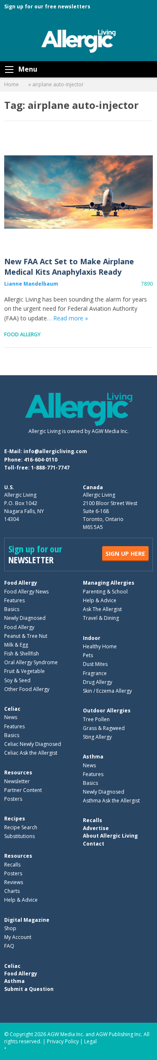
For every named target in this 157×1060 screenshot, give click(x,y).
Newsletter (17, 781)
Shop (10, 928)
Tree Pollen (96, 719)
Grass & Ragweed (104, 728)
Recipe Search (20, 827)
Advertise (96, 828)
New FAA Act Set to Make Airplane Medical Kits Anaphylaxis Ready (78, 192)
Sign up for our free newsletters (47, 6)
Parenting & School (105, 591)
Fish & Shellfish (21, 653)
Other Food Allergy (26, 689)
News (10, 717)
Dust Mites (95, 664)
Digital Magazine (26, 919)
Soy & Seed (17, 680)
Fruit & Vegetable (24, 671)
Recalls (12, 864)
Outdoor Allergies (107, 710)
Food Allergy (22, 334)
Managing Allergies (108, 582)
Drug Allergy (97, 682)
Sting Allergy (97, 736)
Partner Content (23, 790)
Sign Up (125, 553)
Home (11, 84)
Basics (11, 609)
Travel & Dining (101, 618)
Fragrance (95, 673)
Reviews (13, 882)
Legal (90, 1041)
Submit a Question (29, 989)
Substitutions (19, 836)
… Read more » (67, 318)
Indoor (91, 638)
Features (14, 600)
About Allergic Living (110, 835)
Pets (88, 655)
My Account (17, 937)
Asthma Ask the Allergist (111, 800)
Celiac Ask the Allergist (30, 752)
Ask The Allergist (102, 609)
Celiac (12, 708)
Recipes (14, 818)
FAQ (9, 945)
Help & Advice (99, 600)
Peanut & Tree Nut (25, 636)
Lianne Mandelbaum (31, 283)
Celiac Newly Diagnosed (32, 744)
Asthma (93, 756)
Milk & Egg (16, 644)
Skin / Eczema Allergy (107, 690)
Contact (93, 843)
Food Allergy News (26, 591)
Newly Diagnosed (25, 618)
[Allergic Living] (78, 40)
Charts (12, 891)
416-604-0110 (40, 459)
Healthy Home (100, 646)
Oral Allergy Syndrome (31, 662)
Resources (18, 772)
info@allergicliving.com (55, 451)
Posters (13, 798)
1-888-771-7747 (50, 467)
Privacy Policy (63, 1041)
